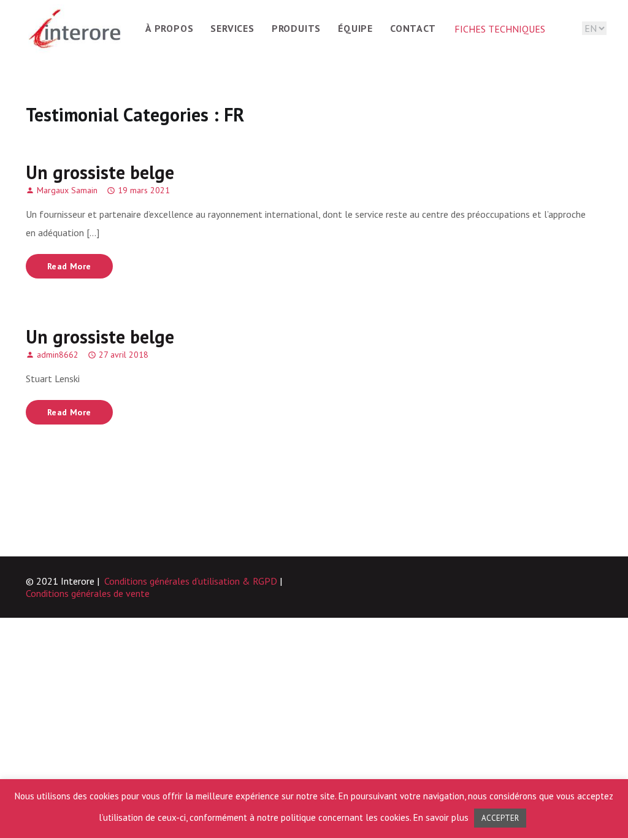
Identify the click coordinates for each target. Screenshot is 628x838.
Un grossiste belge (100, 172)
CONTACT (413, 28)
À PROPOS (169, 28)
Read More (69, 266)
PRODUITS (296, 28)
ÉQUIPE (355, 28)
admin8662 (57, 354)
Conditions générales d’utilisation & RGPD (190, 581)
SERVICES (232, 28)
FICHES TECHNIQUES (499, 29)
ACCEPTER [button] (500, 818)
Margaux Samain (67, 190)
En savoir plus (442, 817)
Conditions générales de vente (88, 593)
